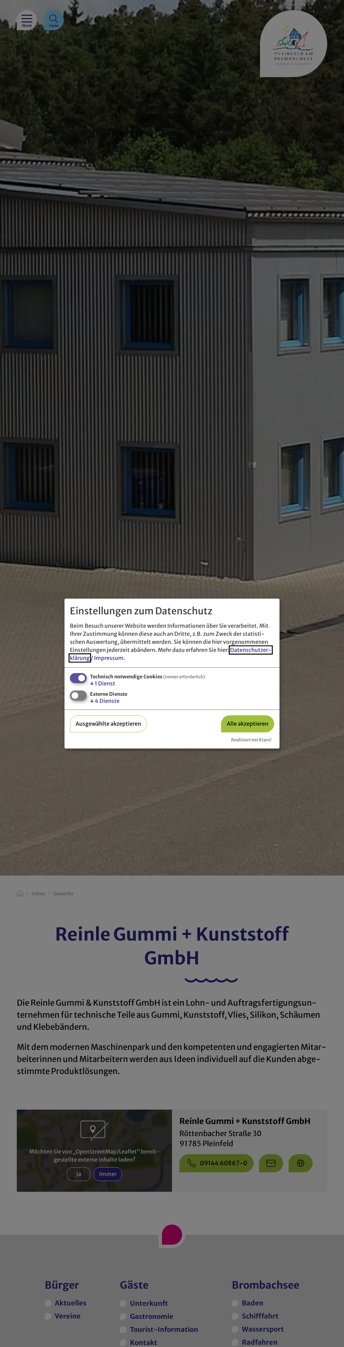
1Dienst (102, 683)
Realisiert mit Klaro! (251, 739)
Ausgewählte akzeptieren (108, 723)
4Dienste (105, 700)
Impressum (109, 658)
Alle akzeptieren (247, 723)
